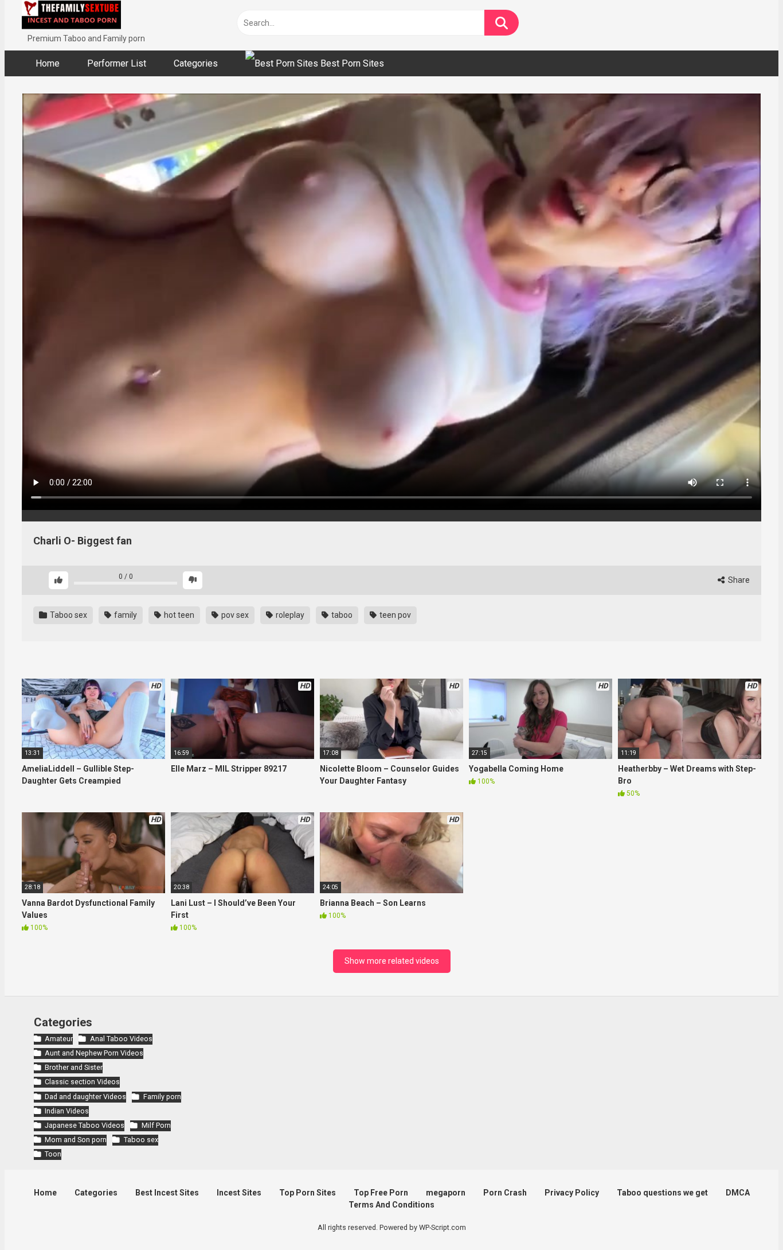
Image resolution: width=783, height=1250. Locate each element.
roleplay (289, 615)
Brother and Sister (74, 1067)
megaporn (445, 1192)
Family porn (162, 1096)
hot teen (178, 615)
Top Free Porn (381, 1192)
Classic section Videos (82, 1081)
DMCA (738, 1192)
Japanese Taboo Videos (84, 1125)
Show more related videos (391, 960)
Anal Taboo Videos (121, 1038)
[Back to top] (744, 1215)
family (124, 615)
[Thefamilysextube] (71, 16)
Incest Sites (239, 1192)
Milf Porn (156, 1125)
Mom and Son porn (76, 1139)
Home (48, 63)
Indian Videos (67, 1111)
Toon (53, 1154)
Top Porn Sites (307, 1192)
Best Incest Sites (167, 1192)
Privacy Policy (572, 1192)
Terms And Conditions (391, 1204)
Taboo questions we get (662, 1192)
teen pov (394, 615)
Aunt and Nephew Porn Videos (94, 1053)
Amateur (59, 1038)
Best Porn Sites (351, 63)
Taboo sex (67, 615)
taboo (341, 615)
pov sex (234, 615)
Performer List (116, 63)
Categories (196, 63)
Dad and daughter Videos (85, 1096)
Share (738, 580)
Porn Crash (505, 1192)
